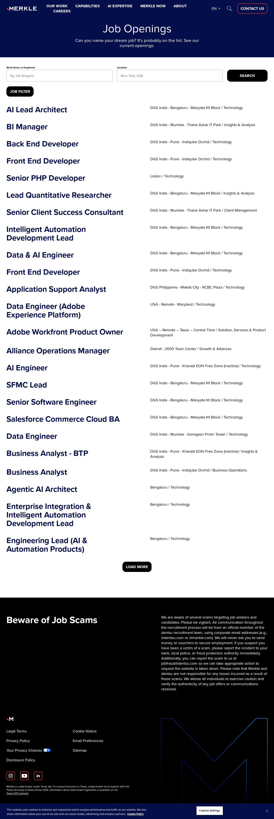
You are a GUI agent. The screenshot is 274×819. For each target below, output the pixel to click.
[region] (137, 811)
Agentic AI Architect (41, 489)
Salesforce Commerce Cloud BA (63, 419)
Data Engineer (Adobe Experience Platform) (45, 310)
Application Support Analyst (56, 289)
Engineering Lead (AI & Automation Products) (46, 544)
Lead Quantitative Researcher (59, 195)
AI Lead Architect (36, 109)
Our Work (56, 6)
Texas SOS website (17, 793)
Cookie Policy (135, 814)
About (180, 6)
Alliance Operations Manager (58, 350)
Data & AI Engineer (40, 254)
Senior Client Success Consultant (65, 212)
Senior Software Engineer (51, 402)
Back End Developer (42, 143)
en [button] (214, 8)
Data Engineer (31, 436)
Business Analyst (36, 472)
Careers (62, 11)
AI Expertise (120, 6)
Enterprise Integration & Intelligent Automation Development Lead (48, 514)
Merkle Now (153, 6)
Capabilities (87, 6)
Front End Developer (43, 160)
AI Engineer (27, 367)
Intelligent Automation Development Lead (46, 233)
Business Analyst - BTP (47, 454)
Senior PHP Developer (45, 178)
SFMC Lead (26, 384)
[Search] (229, 8)
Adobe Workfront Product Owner (64, 332)
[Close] (267, 810)
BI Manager (27, 126)
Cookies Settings (209, 811)
